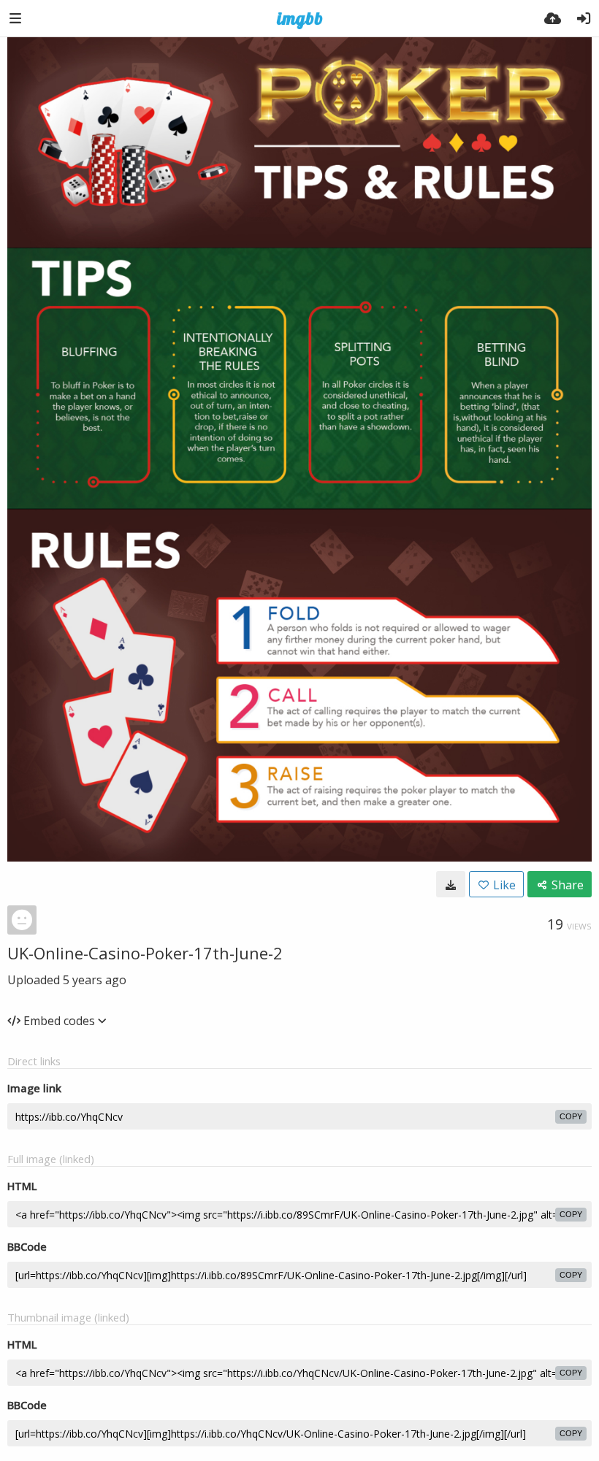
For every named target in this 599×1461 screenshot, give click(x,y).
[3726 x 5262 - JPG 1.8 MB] (450, 884)
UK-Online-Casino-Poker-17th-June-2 (145, 953)
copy (571, 1116)
